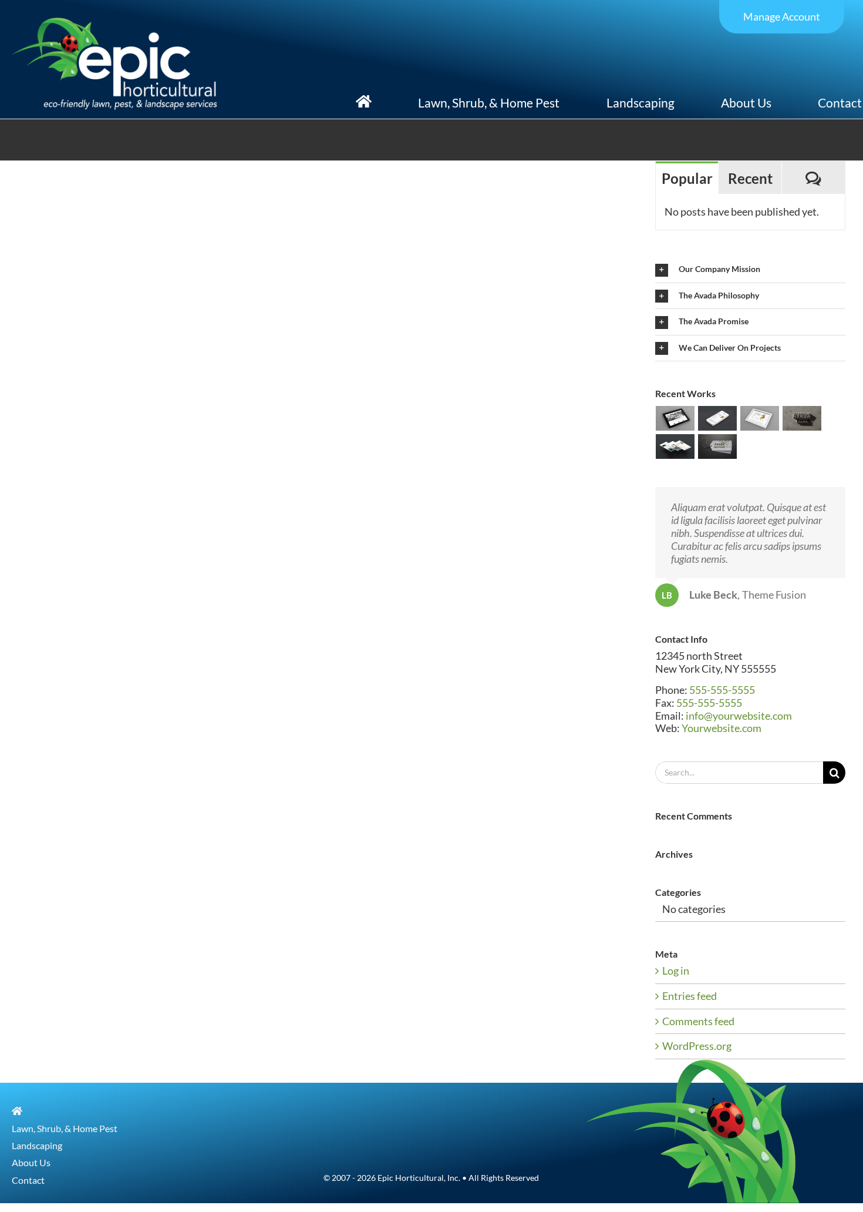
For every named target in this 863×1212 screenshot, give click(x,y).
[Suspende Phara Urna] (717, 446)
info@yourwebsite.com (739, 715)
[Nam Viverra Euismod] (802, 418)
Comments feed (698, 1021)
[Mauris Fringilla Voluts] (717, 418)
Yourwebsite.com (721, 727)
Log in (675, 970)
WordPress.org (696, 1045)
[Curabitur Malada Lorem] (675, 446)
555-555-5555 (722, 689)
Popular (687, 178)
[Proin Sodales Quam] (760, 418)
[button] (750, 269)
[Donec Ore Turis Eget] (675, 418)
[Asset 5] (114, 22)
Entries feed (689, 995)
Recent (750, 178)
